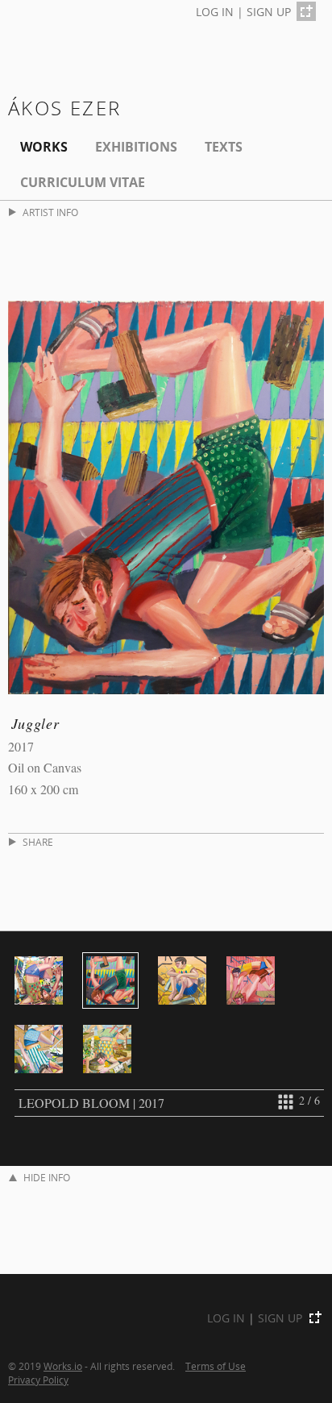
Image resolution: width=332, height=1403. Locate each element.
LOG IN (215, 11)
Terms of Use (215, 1365)
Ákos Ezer (65, 107)
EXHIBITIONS (136, 147)
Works (44, 147)
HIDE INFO (46, 1177)
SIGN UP (269, 11)
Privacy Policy (38, 1379)
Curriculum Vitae (82, 182)
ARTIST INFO (50, 212)
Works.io (63, 1365)
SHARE (38, 842)
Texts (224, 147)
